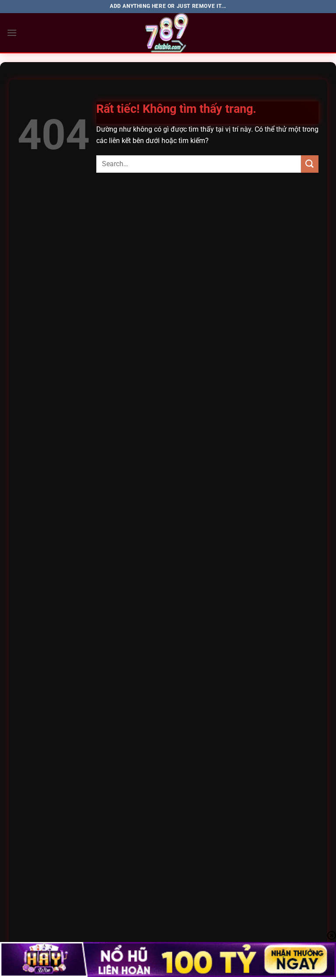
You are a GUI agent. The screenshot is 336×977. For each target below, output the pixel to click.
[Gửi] (309, 163)
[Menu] (12, 32)
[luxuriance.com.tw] (168, 32)
